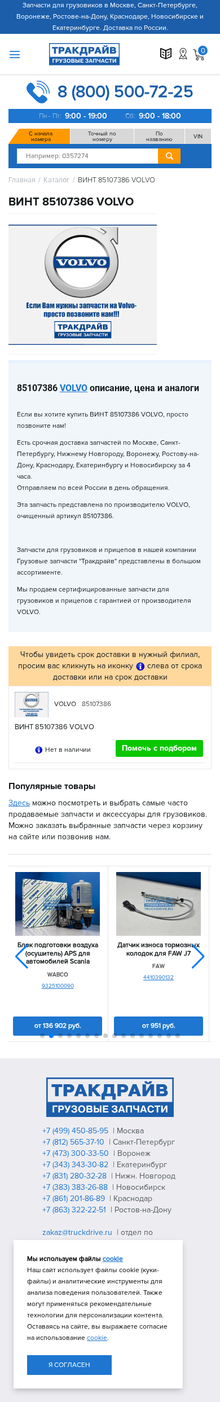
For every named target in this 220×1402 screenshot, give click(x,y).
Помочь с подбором (159, 748)
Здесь (19, 803)
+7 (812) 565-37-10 (74, 1142)
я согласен (69, 1365)
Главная (22, 180)
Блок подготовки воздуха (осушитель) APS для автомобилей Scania (57, 953)
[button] (198, 956)
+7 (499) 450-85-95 (76, 1131)
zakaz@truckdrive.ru (78, 1232)
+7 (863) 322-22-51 (75, 1210)
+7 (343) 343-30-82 (76, 1164)
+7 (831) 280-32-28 (75, 1176)
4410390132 (158, 977)
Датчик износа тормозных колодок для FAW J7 (158, 949)
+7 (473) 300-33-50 (76, 1153)
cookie (113, 1259)
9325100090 (58, 986)
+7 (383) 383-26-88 (76, 1187)
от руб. (57, 1026)
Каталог (56, 180)
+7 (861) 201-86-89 (74, 1198)
